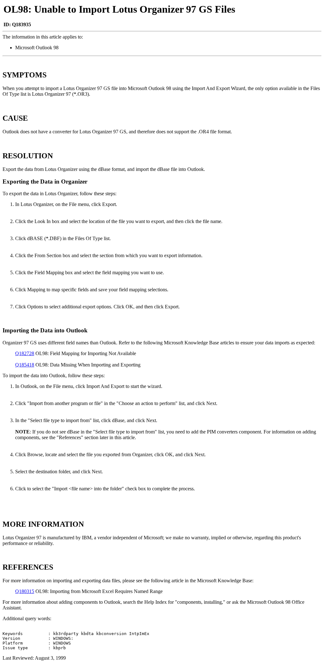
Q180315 (24, 591)
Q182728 (24, 353)
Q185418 (24, 364)
